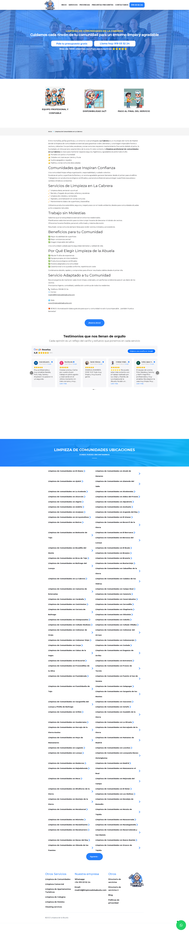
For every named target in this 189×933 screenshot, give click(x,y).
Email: (90, 888)
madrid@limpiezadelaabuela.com (61, 295)
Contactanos (121, 5)
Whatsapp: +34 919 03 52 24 (82, 880)
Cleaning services (53, 907)
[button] (73, 5)
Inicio (50, 131)
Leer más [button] (37, 384)
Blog (110, 895)
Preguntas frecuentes (102, 5)
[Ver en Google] (36, 363)
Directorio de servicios (114, 880)
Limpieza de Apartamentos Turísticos (58, 890)
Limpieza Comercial (54, 884)
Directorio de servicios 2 (114, 888)
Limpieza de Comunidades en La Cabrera (68, 131)
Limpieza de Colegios (55, 897)
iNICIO (64, 5)
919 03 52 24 (137, 5)
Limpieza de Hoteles (54, 902)
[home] (51, 5)
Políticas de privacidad (113, 901)
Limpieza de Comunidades (57, 879)
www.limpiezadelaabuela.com (60, 303)
